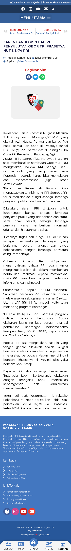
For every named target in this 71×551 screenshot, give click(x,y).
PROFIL (48, 548)
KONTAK (63, 549)
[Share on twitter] (35, 77)
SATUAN (8, 548)
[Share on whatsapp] (42, 77)
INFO (21, 548)
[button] (35, 18)
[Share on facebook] (29, 77)
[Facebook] (23, 9)
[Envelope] (46, 9)
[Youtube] (38, 9)
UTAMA (34, 548)
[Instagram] (31, 9)
